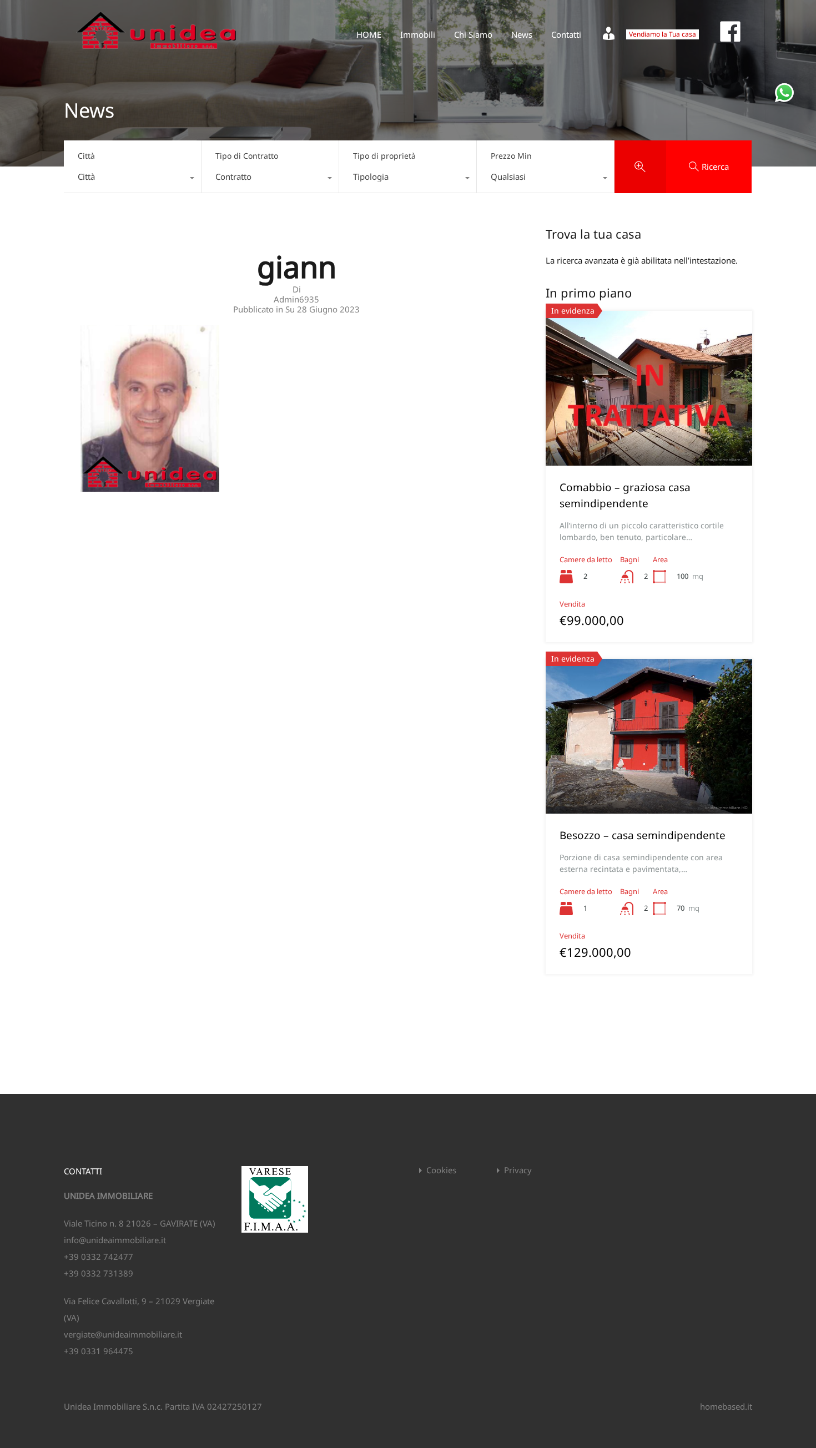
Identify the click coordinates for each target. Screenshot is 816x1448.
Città (86, 155)
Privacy (518, 1170)
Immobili (417, 34)
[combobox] (132, 179)
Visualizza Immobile (649, 435)
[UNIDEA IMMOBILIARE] (156, 53)
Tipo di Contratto (246, 155)
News (521, 34)
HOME (368, 34)
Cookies (441, 1170)
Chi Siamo (473, 34)
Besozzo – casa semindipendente (643, 835)
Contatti (566, 34)
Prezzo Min (511, 155)
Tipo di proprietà (384, 155)
